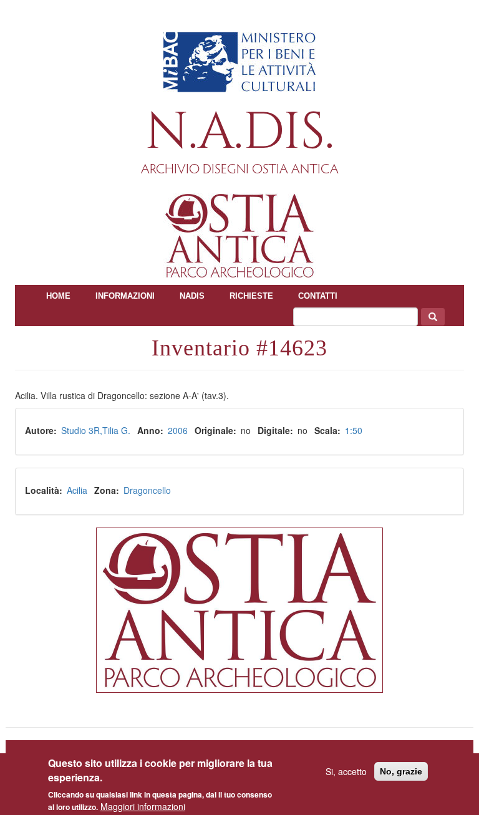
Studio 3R (80, 430)
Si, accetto (346, 771)
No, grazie (401, 771)
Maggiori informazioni (142, 806)
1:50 (353, 430)
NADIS (192, 296)
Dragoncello (147, 490)
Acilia (77, 490)
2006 (178, 430)
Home (58, 296)
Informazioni (125, 296)
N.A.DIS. (239, 132)
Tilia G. (116, 430)
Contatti (317, 296)
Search (432, 316)
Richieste (251, 296)
